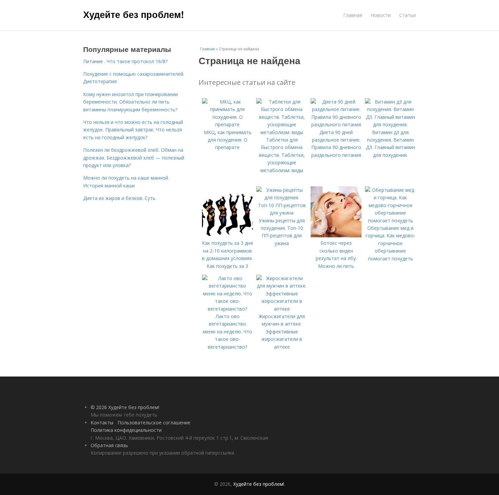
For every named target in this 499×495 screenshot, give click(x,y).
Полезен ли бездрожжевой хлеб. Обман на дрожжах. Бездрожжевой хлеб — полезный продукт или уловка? (133, 157)
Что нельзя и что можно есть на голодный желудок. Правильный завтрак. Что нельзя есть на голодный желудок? (133, 130)
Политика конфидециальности (126, 430)
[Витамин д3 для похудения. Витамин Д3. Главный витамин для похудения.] (390, 124)
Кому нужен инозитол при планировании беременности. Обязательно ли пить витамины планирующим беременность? (130, 102)
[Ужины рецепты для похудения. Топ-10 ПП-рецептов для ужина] (281, 212)
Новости (381, 15)
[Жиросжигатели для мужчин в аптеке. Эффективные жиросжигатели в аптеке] (281, 309)
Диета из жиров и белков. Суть (119, 198)
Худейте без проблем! (133, 14)
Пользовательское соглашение (153, 422)
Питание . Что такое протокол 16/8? (125, 61)
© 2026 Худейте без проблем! (125, 407)
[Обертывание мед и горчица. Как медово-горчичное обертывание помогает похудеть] (390, 220)
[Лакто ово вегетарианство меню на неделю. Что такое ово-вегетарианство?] (227, 309)
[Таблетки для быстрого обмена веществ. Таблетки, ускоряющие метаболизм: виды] (281, 132)
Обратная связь (109, 445)
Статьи (407, 15)
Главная (352, 15)
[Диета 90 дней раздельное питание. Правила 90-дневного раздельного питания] (336, 124)
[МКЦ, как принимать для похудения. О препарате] (227, 124)
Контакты (102, 422)
